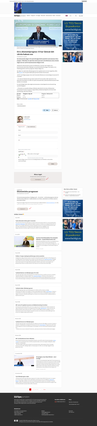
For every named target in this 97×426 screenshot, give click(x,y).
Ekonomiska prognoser (21, 105)
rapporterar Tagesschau (20, 223)
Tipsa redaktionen (31, 126)
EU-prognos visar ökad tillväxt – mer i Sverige (72, 192)
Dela (47, 110)
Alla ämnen (58, 15)
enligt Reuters (49, 291)
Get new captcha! (18, 157)
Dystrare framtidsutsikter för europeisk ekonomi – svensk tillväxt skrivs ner (47, 238)
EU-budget (38, 15)
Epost (19, 135)
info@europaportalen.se (61, 401)
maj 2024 (30, 98)
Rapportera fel (21, 126)
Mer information (30, 1)
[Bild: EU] (24, 241)
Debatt (54, 15)
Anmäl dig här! (38, 179)
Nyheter (28, 15)
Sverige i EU (33, 15)
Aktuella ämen (75, 402)
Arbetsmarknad (49, 15)
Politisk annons (80, 51)
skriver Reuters (43, 324)
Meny (80, 15)
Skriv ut (56, 110)
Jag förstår (84, 1)
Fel (19, 140)
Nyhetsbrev (71, 402)
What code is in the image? (33, 153)
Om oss (78, 404)
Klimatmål (43, 15)
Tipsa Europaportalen (72, 404)
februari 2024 (36, 98)
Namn (19, 130)
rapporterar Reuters (37, 276)
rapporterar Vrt (43, 308)
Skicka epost (28, 119)
